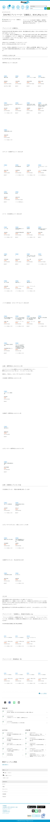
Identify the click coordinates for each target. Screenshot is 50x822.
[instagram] (39, 811)
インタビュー (5, 791)
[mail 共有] (18, 702)
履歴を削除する (5, 764)
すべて (4, 784)
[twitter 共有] (5, 702)
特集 (3, 786)
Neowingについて (6, 810)
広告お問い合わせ (6, 811)
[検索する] (45, 8)
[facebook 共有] (9, 702)
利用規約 (5, 805)
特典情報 (4, 794)
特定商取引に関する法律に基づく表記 (10, 807)
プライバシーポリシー (7, 808)
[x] (33, 811)
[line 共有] (14, 702)
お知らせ (4, 796)
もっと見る (43, 693)
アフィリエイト (6, 813)
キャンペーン (5, 789)
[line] (36, 811)
